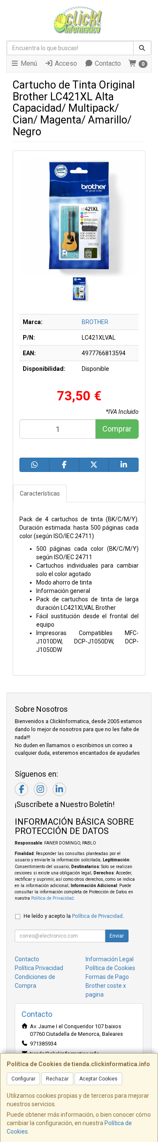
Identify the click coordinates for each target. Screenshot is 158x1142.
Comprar (116, 428)
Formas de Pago (107, 976)
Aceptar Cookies (98, 1079)
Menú (28, 63)
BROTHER (95, 322)
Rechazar (57, 1079)
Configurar (23, 1079)
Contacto (107, 63)
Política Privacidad (39, 968)
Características (40, 493)
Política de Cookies (110, 968)
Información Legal (110, 959)
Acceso (65, 63)
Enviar (117, 936)
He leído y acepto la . (74, 916)
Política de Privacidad (52, 898)
